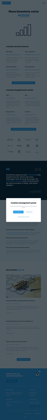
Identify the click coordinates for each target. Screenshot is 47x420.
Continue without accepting (23, 216)
